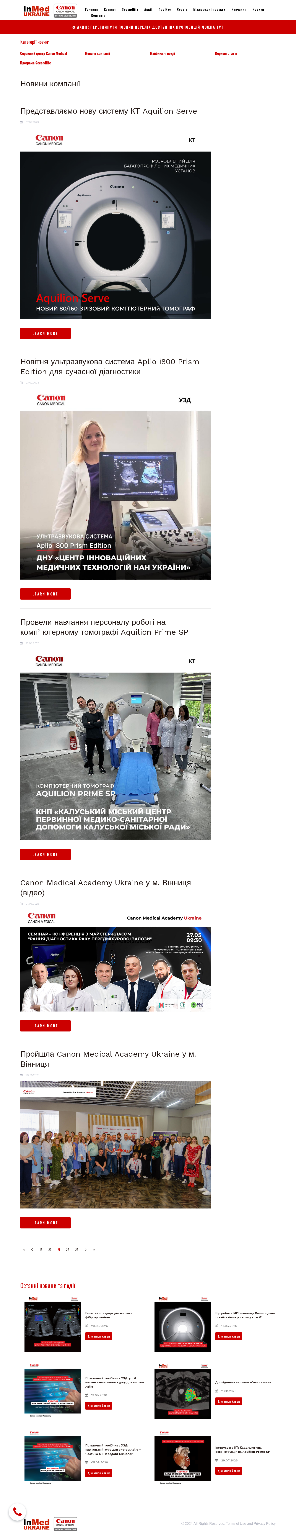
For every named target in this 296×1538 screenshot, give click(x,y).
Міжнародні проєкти (209, 9)
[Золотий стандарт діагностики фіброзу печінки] (52, 1323)
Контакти (98, 15)
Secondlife (130, 9)
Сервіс (182, 9)
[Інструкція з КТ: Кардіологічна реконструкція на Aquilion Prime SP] (183, 1458)
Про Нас (164, 9)
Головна (91, 9)
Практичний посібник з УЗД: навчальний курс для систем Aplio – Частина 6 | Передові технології (113, 1450)
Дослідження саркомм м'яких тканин (243, 1382)
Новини (258, 9)
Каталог (110, 9)
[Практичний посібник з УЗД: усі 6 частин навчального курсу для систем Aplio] (52, 1391)
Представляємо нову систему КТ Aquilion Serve (108, 111)
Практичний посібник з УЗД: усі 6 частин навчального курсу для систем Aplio (114, 1382)
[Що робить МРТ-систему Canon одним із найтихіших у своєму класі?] (183, 1323)
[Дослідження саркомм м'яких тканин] (183, 1391)
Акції (148, 9)
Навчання (238, 9)
